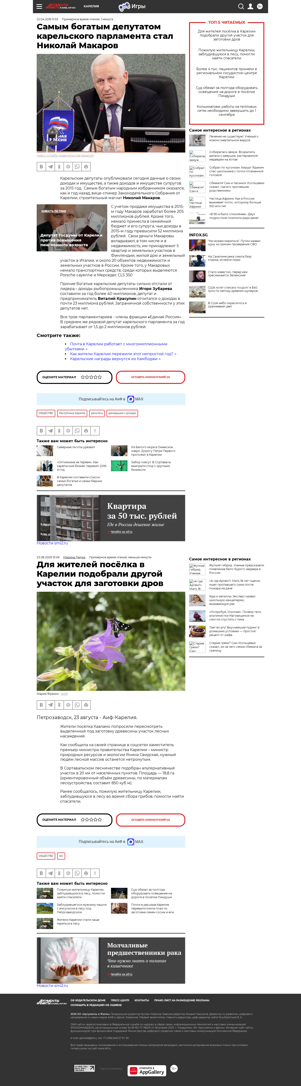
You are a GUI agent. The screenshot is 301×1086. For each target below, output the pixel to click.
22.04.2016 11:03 (47, 19)
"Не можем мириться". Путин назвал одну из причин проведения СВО (234, 242)
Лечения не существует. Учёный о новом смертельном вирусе (233, 138)
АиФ (64, 694)
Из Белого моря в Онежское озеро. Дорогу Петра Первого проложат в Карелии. (153, 450)
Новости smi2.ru (52, 543)
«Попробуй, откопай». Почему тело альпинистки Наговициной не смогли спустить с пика (235, 615)
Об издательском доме (88, 1000)
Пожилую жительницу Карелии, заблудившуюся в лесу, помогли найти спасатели (226, 54)
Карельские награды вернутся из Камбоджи (114, 359)
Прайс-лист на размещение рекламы (181, 1000)
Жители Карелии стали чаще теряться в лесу (78, 921)
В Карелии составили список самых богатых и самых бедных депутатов (79, 481)
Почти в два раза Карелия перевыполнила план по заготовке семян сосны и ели (152, 908)
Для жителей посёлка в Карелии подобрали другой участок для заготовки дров (227, 35)
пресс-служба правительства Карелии (65, 155)
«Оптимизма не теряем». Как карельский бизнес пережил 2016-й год (82, 465)
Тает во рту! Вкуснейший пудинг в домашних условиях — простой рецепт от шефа (234, 631)
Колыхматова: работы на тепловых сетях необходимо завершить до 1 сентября (227, 111)
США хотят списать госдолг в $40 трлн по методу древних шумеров (233, 289)
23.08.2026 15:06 (48, 557)
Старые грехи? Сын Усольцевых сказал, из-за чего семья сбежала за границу (235, 646)
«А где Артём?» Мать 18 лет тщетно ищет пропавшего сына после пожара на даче (234, 584)
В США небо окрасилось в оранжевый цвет (227, 305)
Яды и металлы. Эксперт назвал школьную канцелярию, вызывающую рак (232, 600)
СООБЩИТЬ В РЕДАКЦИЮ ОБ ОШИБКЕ (96, 1005)
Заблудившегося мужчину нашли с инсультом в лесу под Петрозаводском (82, 908)
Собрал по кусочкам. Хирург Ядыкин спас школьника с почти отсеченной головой (236, 171)
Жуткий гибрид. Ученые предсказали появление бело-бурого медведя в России (236, 569)
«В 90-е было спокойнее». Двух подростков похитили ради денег (234, 216)
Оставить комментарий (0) (150, 377)
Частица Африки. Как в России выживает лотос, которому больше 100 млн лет (235, 202)
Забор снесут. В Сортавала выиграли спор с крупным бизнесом (151, 465)
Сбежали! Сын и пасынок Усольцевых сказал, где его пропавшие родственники (236, 186)
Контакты (142, 1000)
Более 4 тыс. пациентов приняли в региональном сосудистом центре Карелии (226, 73)
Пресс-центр (120, 1000)
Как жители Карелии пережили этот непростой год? (121, 354)
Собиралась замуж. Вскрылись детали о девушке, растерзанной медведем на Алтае (233, 155)
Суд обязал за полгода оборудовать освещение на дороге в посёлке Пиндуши (227, 92)
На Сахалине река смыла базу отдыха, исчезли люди (230, 258)
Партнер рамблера (111, 1068)
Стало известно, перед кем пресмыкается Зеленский (227, 273)
